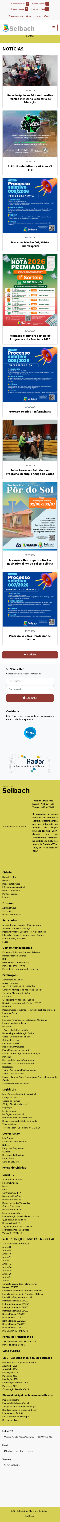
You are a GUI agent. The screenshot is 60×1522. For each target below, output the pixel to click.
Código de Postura (11, 1101)
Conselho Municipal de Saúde (16, 993)
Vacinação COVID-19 (12, 1233)
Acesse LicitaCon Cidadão (16, 1030)
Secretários (7, 911)
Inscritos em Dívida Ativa (14, 1023)
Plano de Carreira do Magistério (17, 1118)
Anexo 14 (6, 1267)
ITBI (4, 959)
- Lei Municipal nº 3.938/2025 (15, 1244)
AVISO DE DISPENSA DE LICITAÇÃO (18, 986)
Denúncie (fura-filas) (11, 1196)
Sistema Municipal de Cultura (16, 1084)
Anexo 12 (6, 1260)
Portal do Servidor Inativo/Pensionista (20, 969)
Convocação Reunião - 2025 (15, 1383)
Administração (9, 908)
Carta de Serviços (10, 1162)
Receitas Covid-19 (11, 1223)
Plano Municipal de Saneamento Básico (27, 1395)
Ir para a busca (19, 9)
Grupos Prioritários (11, 1206)
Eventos (6, 897)
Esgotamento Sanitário (13, 1413)
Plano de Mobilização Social (15, 1403)
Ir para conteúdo (19, 4)
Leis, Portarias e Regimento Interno (19, 1362)
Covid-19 (8, 1175)
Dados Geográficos (11, 891)
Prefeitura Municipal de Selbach (18, 28)
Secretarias (9, 920)
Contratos (7, 996)
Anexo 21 (6, 1277)
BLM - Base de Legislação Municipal (19, 1094)
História (6, 881)
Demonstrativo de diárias (14, 956)
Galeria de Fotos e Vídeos (14, 1142)
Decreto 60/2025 (10, 1287)
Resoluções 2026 (10, 1379)
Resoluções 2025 (10, 1373)
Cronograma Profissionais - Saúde (18, 1000)
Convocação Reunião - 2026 (15, 1389)
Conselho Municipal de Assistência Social (22, 990)
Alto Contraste (34, 16)
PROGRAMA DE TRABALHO (15, 1331)
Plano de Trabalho (10, 1400)
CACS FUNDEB (11, 1351)
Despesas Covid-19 (11, 1200)
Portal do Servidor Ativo (13, 966)
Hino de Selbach (10, 877)
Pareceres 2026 (9, 1386)
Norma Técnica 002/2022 (13, 1317)
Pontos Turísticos (10, 894)
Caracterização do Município (15, 1417)
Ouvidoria (7, 1152)
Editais (5, 1017)
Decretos (6, 1007)
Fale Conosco (8, 1138)
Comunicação (11, 1133)
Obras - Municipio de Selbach (16, 1037)
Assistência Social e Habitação (16, 928)
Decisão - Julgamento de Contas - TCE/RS (21, 1003)
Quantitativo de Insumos (14, 1220)
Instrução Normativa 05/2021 (15, 1301)
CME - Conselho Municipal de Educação (27, 1358)
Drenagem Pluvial (10, 1420)
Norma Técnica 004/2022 (13, 1324)
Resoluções (7, 1067)
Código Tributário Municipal (15, 1104)
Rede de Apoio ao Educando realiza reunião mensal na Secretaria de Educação (30, 99)
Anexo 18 (6, 1271)
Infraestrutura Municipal (13, 887)
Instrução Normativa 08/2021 (15, 1311)
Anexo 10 (6, 1254)
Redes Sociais (9, 1158)
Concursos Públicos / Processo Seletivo (21, 952)
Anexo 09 (6, 1250)
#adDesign (30, 1516)
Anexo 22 (6, 1281)
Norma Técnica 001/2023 (13, 1314)
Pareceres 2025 (9, 1376)
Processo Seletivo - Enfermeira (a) (30, 411)
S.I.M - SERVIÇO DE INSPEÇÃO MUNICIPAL (28, 1239)
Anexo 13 (6, 1264)
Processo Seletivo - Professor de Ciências (30, 638)
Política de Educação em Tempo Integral (21, 1053)
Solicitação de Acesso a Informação (19, 1341)
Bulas (4, 1190)
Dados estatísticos (11, 884)
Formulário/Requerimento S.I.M (17, 1297)
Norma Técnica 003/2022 (13, 1321)
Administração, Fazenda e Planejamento (21, 925)
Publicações (10, 975)
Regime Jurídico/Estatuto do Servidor (20, 1121)
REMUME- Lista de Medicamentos (18, 1064)
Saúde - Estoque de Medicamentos (19, 1070)
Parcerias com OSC (11, 1043)
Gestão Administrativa (17, 948)
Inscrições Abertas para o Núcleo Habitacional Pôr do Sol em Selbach (30, 562)
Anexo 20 (6, 1274)
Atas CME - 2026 (9, 1369)
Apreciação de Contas (12, 980)
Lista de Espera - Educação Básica (18, 1033)
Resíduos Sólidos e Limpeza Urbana (19, 1410)
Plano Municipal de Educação (16, 1050)
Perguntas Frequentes (13, 1148)
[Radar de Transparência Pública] (30, 764)
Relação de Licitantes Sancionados (19, 1060)
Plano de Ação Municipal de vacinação (20, 1216)
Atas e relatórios (10, 983)
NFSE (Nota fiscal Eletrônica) (15, 962)
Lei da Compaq (9, 1111)
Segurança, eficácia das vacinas (17, 1226)
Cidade (7, 872)
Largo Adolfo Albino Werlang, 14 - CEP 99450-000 (29, 1437)
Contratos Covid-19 (11, 1193)
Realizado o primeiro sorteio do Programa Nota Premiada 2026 (30, 338)
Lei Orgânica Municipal (13, 1114)
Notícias (31, 654)
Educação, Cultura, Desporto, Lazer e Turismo (23, 935)
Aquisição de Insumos (12, 1179)
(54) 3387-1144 (13, 1465)
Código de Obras (10, 1098)
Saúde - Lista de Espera (13, 1074)
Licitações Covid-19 (11, 1210)
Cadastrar (31, 697)
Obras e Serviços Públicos (14, 938)
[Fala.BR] (30, 733)
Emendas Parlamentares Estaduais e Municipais (24, 1020)
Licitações (7, 1027)
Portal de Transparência (17, 1337)
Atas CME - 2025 (9, 1366)
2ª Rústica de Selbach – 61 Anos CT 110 (30, 168)
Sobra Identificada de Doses (15, 1230)
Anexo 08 (6, 1247)
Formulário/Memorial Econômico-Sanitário (22, 1291)
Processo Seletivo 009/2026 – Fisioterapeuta (30, 244)
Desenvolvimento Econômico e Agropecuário (24, 932)
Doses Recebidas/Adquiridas (16, 1203)
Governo (8, 903)
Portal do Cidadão (14, 1167)
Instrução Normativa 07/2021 (15, 1307)
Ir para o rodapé (39, 9)
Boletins (6, 1186)
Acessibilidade (17, 16)
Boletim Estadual (10, 1183)
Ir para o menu (40, 4)
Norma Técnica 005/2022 (13, 1328)
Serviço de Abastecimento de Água (19, 1407)
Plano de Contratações (13, 1047)
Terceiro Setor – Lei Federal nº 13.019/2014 (22, 1128)
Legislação (9, 1089)
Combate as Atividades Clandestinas (19, 1284)
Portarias (6, 1057)
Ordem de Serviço (10, 1040)
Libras (48, 16)
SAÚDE (30, 36)
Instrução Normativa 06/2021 (15, 1304)
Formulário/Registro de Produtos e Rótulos (22, 1294)
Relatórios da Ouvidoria (13, 1155)
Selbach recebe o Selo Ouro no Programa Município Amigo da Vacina (30, 472)
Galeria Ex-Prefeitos (11, 915)
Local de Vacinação (11, 1213)
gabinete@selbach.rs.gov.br (20, 1451)
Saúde (5, 942)
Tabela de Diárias (10, 1124)
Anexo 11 (6, 1257)
